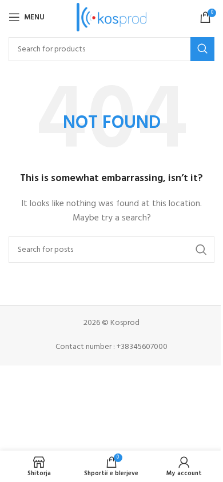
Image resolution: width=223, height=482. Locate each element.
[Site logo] (112, 17)
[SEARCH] (202, 49)
